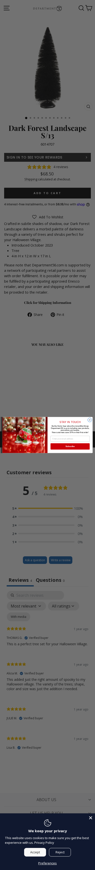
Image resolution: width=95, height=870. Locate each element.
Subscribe (70, 446)
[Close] (90, 817)
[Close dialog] (90, 420)
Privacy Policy (44, 842)
